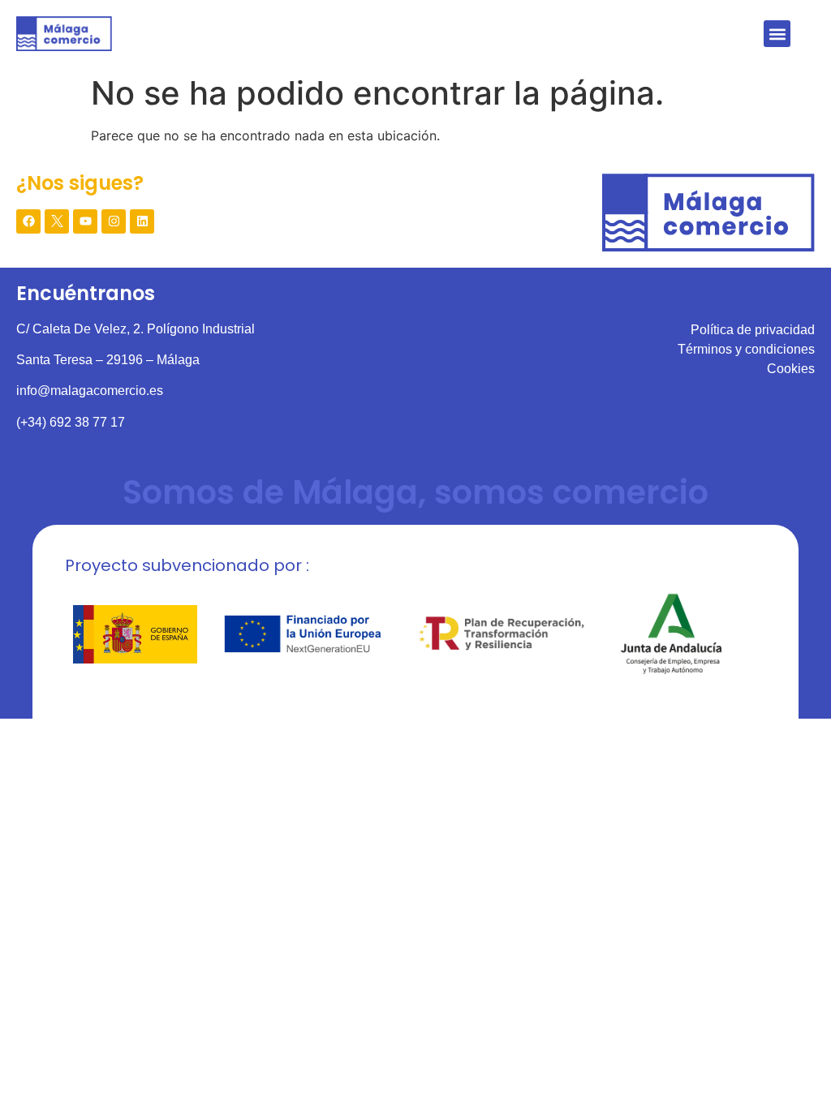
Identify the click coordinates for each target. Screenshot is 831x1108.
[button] (777, 33)
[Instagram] (113, 221)
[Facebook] (28, 221)
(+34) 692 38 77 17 (70, 422)
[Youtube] (85, 221)
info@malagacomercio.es (89, 390)
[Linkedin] (142, 221)
